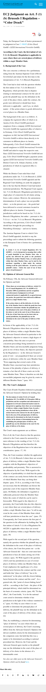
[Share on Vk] (33, 675)
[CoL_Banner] (13, 4)
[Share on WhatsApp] (12, 675)
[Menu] (40, 4)
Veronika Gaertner (20, 26)
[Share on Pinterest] (18, 675)
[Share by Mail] (43, 675)
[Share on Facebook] (2, 675)
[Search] (35, 4)
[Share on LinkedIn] (23, 675)
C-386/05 (23, 44)
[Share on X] (7, 675)
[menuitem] (35, 4)
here (27, 662)
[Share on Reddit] (38, 675)
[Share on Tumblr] (28, 675)
